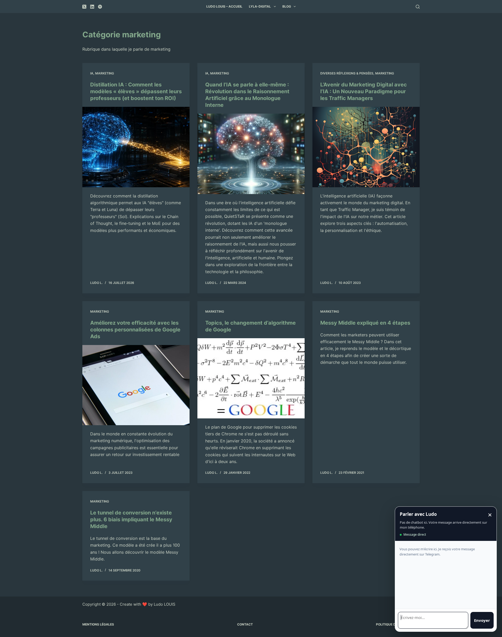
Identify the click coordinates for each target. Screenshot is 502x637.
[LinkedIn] (92, 7)
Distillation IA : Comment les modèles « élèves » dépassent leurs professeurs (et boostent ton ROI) (136, 91)
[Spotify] (100, 7)
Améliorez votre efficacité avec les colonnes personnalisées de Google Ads (135, 330)
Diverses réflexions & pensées (346, 73)
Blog (286, 6)
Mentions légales (98, 624)
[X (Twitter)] (84, 7)
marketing (104, 73)
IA (91, 73)
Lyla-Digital (260, 6)
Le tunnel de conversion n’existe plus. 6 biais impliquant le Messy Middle (131, 519)
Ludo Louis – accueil (224, 6)
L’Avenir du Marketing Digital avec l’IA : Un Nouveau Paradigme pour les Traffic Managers (363, 91)
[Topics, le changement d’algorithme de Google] (251, 378)
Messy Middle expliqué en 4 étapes (365, 323)
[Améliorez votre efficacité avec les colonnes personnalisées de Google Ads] (136, 385)
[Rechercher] (418, 7)
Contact (245, 624)
